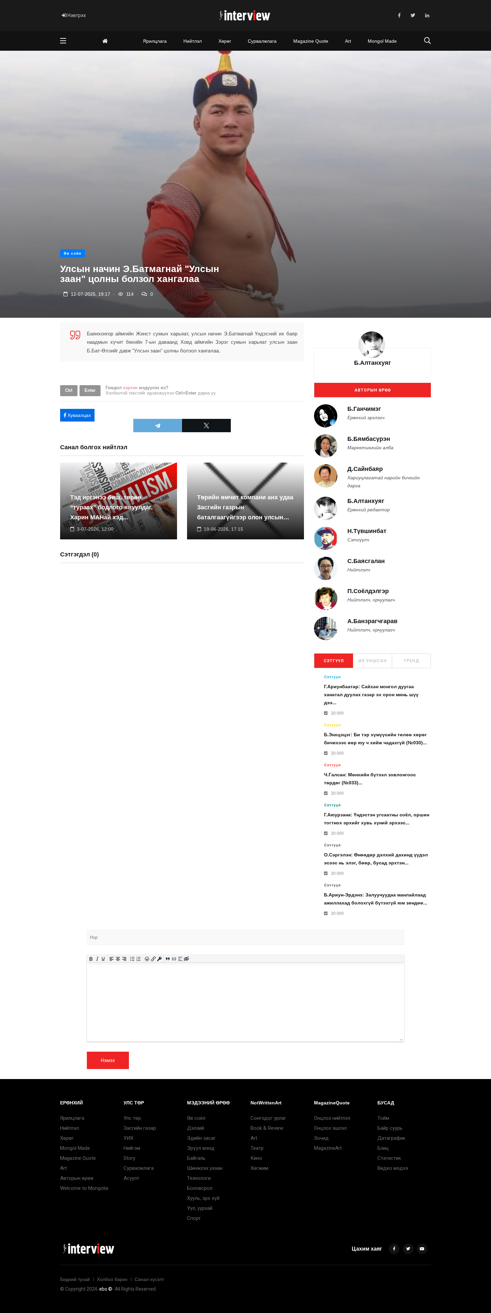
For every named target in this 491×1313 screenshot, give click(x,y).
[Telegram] (157, 425)
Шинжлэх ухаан (204, 1168)
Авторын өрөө (372, 390)
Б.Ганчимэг (364, 409)
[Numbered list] (139, 959)
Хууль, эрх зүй (203, 1198)
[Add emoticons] (147, 959)
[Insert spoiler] (180, 959)
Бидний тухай (75, 1279)
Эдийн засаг (201, 1138)
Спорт (194, 1218)
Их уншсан (372, 661)
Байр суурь (389, 1128)
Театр (257, 1148)
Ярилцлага (155, 41)
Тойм (383, 1118)
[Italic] (97, 959)
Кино (256, 1158)
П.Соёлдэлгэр (368, 591)
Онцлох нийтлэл (332, 1118)
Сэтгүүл (334, 661)
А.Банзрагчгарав (372, 621)
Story (129, 1158)
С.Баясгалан (366, 561)
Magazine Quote (310, 41)
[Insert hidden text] (186, 959)
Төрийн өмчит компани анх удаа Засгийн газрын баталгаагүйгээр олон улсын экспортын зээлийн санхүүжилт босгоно (245, 517)
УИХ (128, 1138)
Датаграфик (391, 1138)
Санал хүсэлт (149, 1279)
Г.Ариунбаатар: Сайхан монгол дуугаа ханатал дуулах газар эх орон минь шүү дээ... (371, 695)
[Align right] (124, 959)
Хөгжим (259, 1168)
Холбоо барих (112, 1279)
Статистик (389, 1158)
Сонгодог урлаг (268, 1118)
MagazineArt (328, 1148)
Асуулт (131, 1178)
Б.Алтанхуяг (372, 362)
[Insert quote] (168, 959)
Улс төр (132, 1118)
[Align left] (112, 959)
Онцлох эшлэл (330, 1128)
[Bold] (91, 959)
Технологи (199, 1178)
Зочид (321, 1138)
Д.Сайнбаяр (365, 469)
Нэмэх (108, 1060)
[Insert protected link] (159, 959)
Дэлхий (195, 1128)
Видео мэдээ (392, 1168)
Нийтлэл (192, 41)
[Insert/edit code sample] (174, 959)
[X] (206, 425)
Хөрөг (224, 41)
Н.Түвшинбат (366, 531)
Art (348, 41)
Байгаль (196, 1158)
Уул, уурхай (199, 1208)
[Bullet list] (132, 959)
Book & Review (267, 1128)
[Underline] (103, 959)
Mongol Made (382, 41)
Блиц (383, 1148)
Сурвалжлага (262, 41)
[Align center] (118, 959)
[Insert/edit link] (153, 959)
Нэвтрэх (76, 15)
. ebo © (104, 1289)
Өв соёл (72, 253)
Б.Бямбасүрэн (368, 439)
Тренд (411, 661)
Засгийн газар (140, 1128)
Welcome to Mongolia (84, 1188)
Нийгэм (132, 1148)
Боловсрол (199, 1188)
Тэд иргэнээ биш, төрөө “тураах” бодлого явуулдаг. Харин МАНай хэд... (111, 507)
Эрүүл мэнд (200, 1148)
